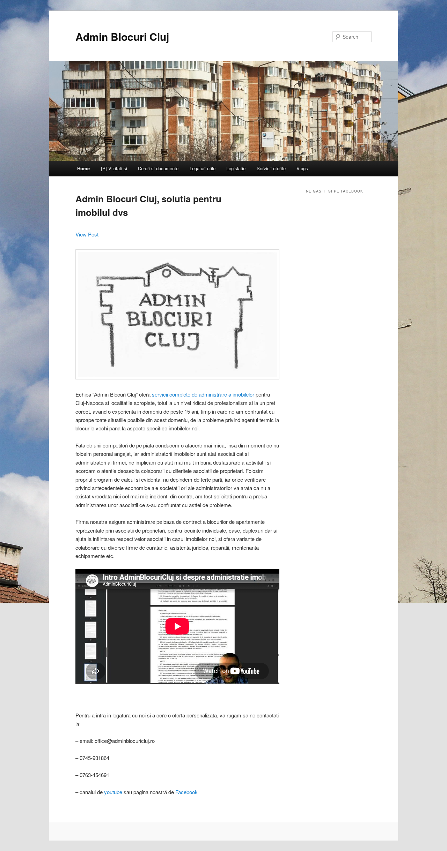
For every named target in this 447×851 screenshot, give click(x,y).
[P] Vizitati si (114, 168)
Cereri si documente (158, 168)
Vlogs (302, 168)
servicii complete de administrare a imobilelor (203, 394)
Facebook (186, 792)
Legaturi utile (202, 168)
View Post (86, 234)
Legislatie (236, 168)
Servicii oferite (271, 168)
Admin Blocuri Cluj (122, 36)
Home (83, 168)
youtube (113, 792)
